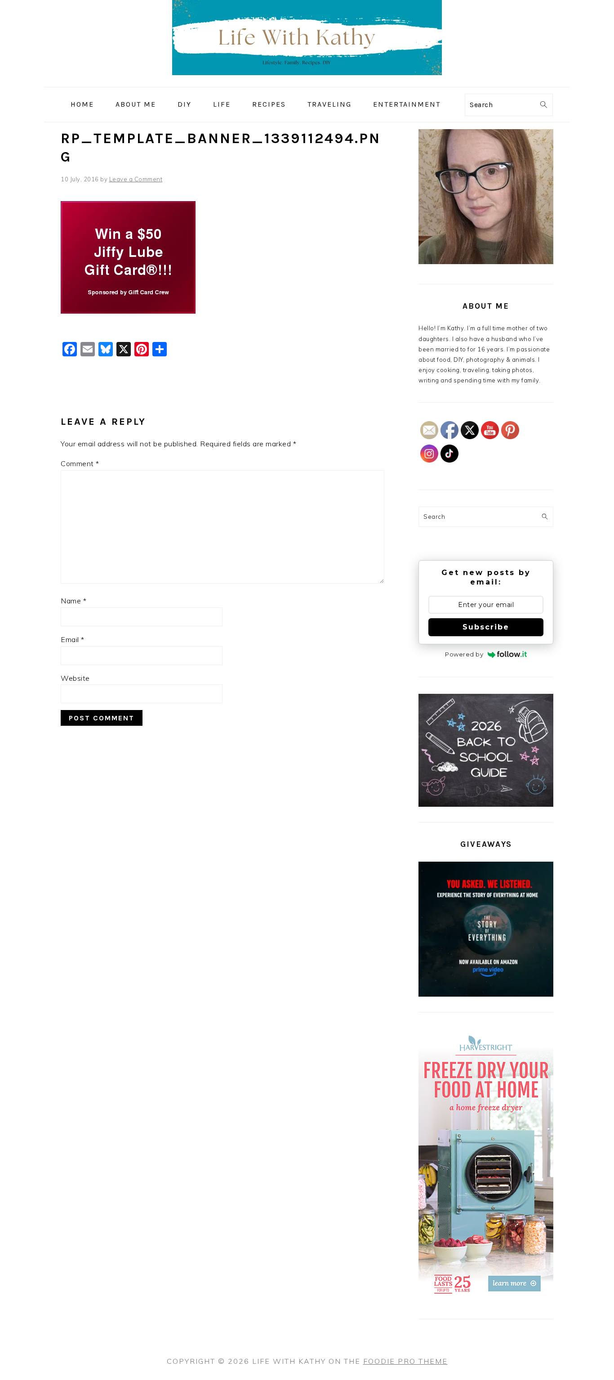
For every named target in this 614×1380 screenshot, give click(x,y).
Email (73, 639)
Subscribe (486, 627)
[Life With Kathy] (307, 80)
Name (73, 600)
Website (75, 678)
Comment (80, 463)
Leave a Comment (136, 179)
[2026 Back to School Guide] (485, 804)
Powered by (464, 654)
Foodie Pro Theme (405, 1361)
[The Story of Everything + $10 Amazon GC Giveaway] (485, 994)
